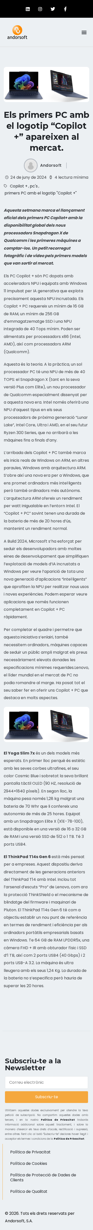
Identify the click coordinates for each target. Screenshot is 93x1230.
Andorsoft (51, 165)
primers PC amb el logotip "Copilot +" (40, 193)
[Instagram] (40, 9)
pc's (34, 186)
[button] (84, 32)
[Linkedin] (28, 9)
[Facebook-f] (65, 9)
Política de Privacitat (58, 1120)
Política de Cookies (28, 1163)
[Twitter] (53, 9)
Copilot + (19, 186)
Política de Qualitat (28, 1191)
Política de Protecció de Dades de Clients (43, 1177)
